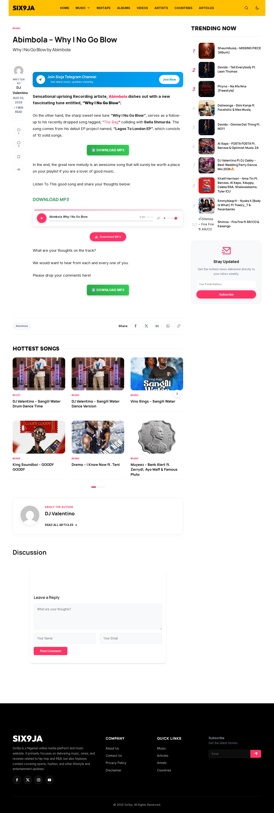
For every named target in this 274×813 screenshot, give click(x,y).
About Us (112, 748)
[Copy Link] (178, 326)
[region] (98, 422)
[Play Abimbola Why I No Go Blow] (42, 218)
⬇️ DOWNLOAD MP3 (108, 150)
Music (17, 28)
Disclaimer (113, 770)
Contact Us (114, 756)
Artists (161, 763)
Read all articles (59, 525)
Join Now (169, 79)
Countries (164, 770)
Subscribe (226, 294)
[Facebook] (135, 326)
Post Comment (50, 651)
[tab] (93, 487)
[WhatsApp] (167, 326)
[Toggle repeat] (158, 218)
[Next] (177, 394)
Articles (162, 756)
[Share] (18, 169)
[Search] (246, 8)
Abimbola (118, 96)
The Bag (111, 122)
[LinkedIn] (157, 326)
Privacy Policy (116, 763)
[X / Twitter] (146, 326)
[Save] (18, 157)
